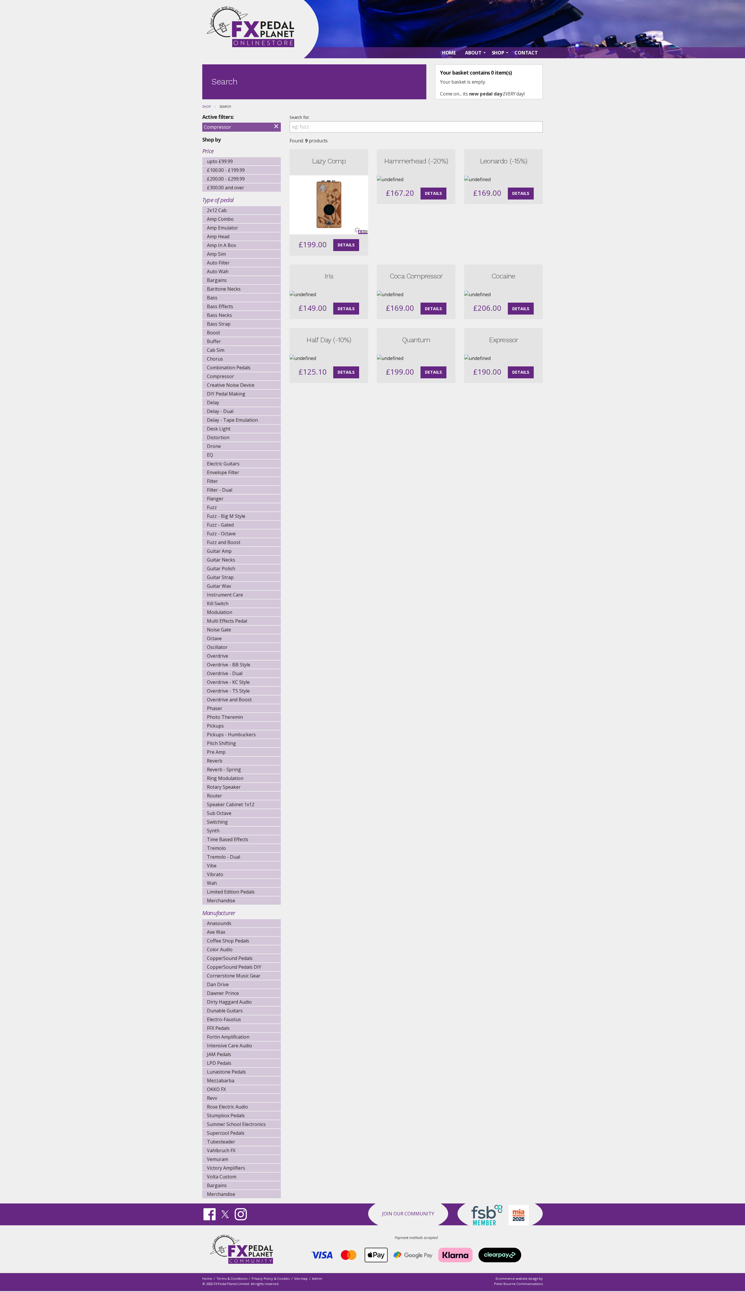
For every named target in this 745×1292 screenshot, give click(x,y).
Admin (317, 1278)
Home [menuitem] (449, 53)
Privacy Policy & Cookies (271, 1278)
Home (207, 1278)
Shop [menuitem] (498, 53)
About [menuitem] (473, 53)
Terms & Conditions (232, 1278)
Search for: (299, 117)
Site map (301, 1278)
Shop (206, 106)
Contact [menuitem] (526, 53)
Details (346, 245)
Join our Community (408, 1213)
